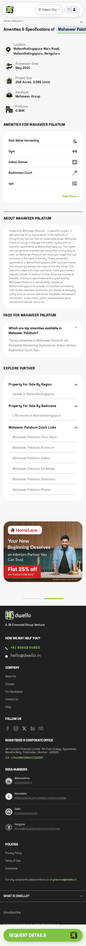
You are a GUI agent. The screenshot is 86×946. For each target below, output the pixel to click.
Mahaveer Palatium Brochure (33, 447)
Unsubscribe (12, 912)
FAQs (8, 707)
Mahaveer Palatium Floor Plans (35, 437)
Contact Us (11, 699)
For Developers (13, 692)
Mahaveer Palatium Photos (32, 490)
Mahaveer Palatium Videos (31, 458)
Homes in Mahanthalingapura (33, 394)
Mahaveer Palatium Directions (34, 479)
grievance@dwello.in (65, 880)
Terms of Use (12, 861)
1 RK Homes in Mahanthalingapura (37, 415)
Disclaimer (11, 868)
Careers (9, 684)
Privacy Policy (13, 853)
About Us (10, 676)
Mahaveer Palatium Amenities (34, 468)
